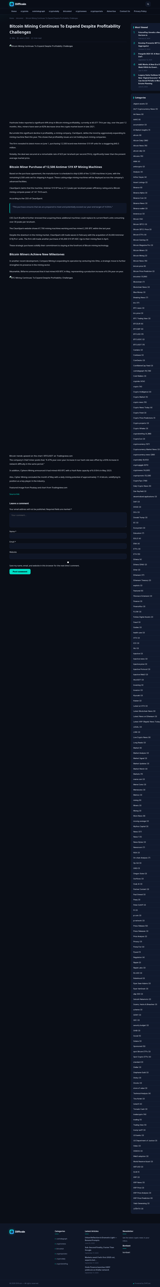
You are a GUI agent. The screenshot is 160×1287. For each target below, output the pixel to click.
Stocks (136, 1083)
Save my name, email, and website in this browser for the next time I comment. (44, 565)
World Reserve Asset (141, 1162)
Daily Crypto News (140, 486)
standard (136, 1062)
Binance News (139, 203)
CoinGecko (137, 360)
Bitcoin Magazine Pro (141, 245)
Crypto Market (139, 397)
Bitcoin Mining (138, 256)
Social (135, 1036)
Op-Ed (136, 863)
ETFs (135, 549)
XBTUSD (136, 1167)
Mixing (135, 811)
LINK (135, 732)
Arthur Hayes (138, 177)
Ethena (136, 559)
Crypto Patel (138, 413)
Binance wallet (139, 208)
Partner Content (139, 889)
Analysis (136, 172)
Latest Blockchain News (143, 711)
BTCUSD (137, 334)
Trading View (138, 1125)
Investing (137, 685)
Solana (136, 1041)
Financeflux (137, 606)
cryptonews (81, 11)
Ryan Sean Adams (140, 983)
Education (137, 533)
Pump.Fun (137, 947)
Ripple (135, 962)
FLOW (135, 612)
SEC (135, 1020)
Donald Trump (139, 517)
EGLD (135, 538)
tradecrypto (138, 1114)
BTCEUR (136, 324)
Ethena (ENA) (138, 565)
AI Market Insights (140, 130)
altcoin (136, 135)
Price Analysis (138, 936)
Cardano (136, 350)
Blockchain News (140, 287)
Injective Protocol (140, 669)
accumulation (138, 125)
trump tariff (138, 1130)
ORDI (135, 868)
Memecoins (137, 790)
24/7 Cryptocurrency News (144, 109)
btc (134, 303)
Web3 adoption (139, 1156)
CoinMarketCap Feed (141, 366)
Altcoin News (138, 146)
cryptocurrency (139, 444)
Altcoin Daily (138, 140)
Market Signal (138, 758)
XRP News (137, 1182)
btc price (136, 313)
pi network (137, 921)
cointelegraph (38, 11)
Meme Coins (138, 785)
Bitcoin (136, 219)
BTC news (137, 308)
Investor (136, 690)
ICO (134, 643)
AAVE (135, 120)
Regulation (137, 957)
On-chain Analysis (140, 858)
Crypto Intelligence (140, 392)
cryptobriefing (139, 434)
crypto (136, 387)
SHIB (135, 1031)
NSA (135, 853)
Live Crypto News (140, 737)
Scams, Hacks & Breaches (143, 1004)
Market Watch (139, 769)
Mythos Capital (139, 826)
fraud (135, 622)
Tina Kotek (137, 1099)
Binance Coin (138, 198)
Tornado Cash (139, 1109)
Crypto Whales (139, 428)
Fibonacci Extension (141, 596)
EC (134, 523)
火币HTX (136, 1209)
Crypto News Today (141, 407)
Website (13, 552)
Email (12, 541)
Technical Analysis (140, 1093)
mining (135, 800)
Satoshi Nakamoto (140, 999)
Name (12, 531)
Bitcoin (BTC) (138, 224)
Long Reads (138, 743)
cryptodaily (54, 11)
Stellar (135, 1067)
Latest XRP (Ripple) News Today (146, 722)
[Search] (148, 4)
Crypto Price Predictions (143, 418)
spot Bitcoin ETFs (140, 1052)
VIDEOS (136, 1151)
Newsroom (137, 847)
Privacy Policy (140, 11)
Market (136, 748)
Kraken (136, 701)
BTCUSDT (137, 345)
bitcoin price (138, 266)
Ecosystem (137, 528)
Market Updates (139, 764)
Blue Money (138, 292)
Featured (136, 591)
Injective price (138, 664)
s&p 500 (136, 994)
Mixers (136, 805)
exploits (136, 585)
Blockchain (137, 282)
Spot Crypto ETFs (140, 1057)
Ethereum (137, 575)
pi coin (135, 915)
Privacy (136, 942)
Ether (135, 570)
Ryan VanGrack (139, 989)
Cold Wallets (138, 376)
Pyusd (135, 952)
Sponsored (137, 1046)
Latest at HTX (139, 706)
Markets (136, 774)
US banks (137, 1135)
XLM (135, 1172)
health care (137, 633)
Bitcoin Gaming (139, 240)
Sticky (135, 1078)
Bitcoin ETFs (138, 235)
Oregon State (138, 874)
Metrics (136, 795)
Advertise (111, 11)
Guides (136, 627)
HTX (135, 638)
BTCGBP (136, 329)
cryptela (24, 11)
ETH (135, 554)
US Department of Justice (143, 1141)
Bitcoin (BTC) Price (141, 229)
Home (14, 11)
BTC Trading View (140, 318)
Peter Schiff (138, 905)
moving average (139, 821)
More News (137, 816)
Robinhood (137, 978)
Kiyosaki (136, 695)
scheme (136, 1010)
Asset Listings (139, 182)
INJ (134, 648)
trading (136, 1120)
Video (135, 1146)
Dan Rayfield (138, 491)
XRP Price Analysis (140, 1193)
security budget (139, 1025)
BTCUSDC (137, 339)
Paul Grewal (138, 894)
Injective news (139, 659)
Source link (14, 494)
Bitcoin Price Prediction (142, 271)
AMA (135, 161)
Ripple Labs (138, 968)
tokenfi (136, 1104)
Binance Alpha (138, 193)
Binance (136, 188)
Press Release (139, 926)
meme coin (137, 779)
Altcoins (136, 156)
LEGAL (136, 727)
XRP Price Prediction (141, 1198)
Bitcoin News (138, 261)
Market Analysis (139, 753)
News (135, 832)
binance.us (137, 214)
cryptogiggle (138, 465)
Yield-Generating (140, 1203)
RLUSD (136, 973)
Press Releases (139, 931)
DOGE (135, 507)
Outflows (137, 879)
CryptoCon (137, 439)
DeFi (135, 502)
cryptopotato (97, 11)
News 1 (136, 837)
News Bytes (138, 842)
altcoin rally (137, 151)
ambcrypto (137, 167)
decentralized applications (143, 497)
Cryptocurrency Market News (145, 449)
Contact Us (125, 11)
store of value (138, 1088)
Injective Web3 (139, 675)
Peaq (135, 900)
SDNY (135, 1015)
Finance (136, 601)
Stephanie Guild (139, 1072)
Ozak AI (136, 884)
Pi (134, 910)
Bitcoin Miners (139, 250)
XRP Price (137, 1188)
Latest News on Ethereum (143, 716)
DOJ (135, 512)
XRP (135, 1177)
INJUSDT (137, 680)
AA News (137, 114)
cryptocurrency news (141, 455)
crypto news (138, 402)
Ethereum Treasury (140, 580)
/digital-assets (139, 104)
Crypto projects (139, 423)
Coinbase (137, 355)
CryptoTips (137, 481)
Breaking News (139, 298)
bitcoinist (67, 11)
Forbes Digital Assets (141, 617)
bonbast (126, 1252)
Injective (136, 654)
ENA (135, 544)
